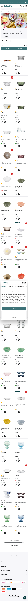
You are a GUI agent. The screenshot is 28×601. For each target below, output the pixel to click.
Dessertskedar (5, 40)
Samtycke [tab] (3, 286)
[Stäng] (26, 2)
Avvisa (14, 317)
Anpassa (13, 312)
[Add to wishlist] (2, 73)
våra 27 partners (9, 293)
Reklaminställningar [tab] (19, 286)
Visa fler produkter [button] (14, 545)
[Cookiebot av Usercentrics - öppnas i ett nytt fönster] (21, 283)
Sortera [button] (20, 48)
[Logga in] (20, 6)
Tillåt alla (14, 308)
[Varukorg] (26, 6)
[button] (2, 9)
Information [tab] (10, 286)
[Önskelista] (23, 6)
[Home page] (8, 6)
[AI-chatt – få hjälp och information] (24, 597)
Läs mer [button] (6, 36)
